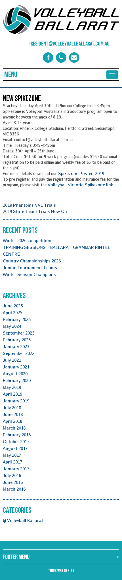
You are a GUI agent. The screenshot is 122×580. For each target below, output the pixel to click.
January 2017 (16, 468)
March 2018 (14, 427)
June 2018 (13, 414)
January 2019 (16, 400)
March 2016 (14, 488)
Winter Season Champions (29, 274)
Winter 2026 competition (27, 240)
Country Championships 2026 (32, 260)
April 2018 (12, 421)
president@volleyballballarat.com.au (61, 43)
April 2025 (12, 312)
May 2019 (12, 387)
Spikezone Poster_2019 (81, 173)
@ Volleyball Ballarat (23, 520)
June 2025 (13, 305)
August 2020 (15, 373)
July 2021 (12, 360)
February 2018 (17, 434)
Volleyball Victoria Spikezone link (80, 184)
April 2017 (12, 461)
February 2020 (17, 380)
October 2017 (16, 441)
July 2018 (12, 407)
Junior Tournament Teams (30, 267)
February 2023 (17, 339)
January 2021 (16, 366)
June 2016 (13, 482)
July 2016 (12, 475)
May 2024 (12, 326)
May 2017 (12, 455)
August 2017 (15, 448)
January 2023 (16, 346)
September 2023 (18, 332)
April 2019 (12, 393)
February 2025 (17, 319)
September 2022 (18, 353)
